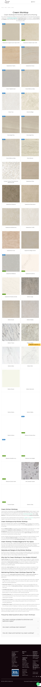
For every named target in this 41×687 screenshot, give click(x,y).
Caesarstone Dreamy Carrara (11, 296)
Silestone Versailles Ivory (11, 458)
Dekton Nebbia (30, 319)
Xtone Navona (30, 158)
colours (9, 7)
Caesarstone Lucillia (30, 227)
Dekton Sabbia (30, 342)
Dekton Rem (30, 366)
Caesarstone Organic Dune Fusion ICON (10, 42)
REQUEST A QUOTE (33, 344)
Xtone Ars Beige (30, 112)
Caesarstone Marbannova (10, 227)
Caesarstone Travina (11, 65)
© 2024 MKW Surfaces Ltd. (7, 681)
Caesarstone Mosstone (11, 204)
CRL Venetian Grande (30, 481)
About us (24, 651)
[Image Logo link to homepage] (7, 1)
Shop (6, 7)
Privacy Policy (37, 681)
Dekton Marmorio (30, 389)
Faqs (23, 653)
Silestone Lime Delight (30, 458)
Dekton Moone (11, 389)
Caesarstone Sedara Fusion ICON (30, 42)
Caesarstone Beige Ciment (30, 250)
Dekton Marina (11, 412)
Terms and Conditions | (29, 681)
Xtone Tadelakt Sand (10, 88)
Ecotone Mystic (11, 504)
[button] (38, 684)
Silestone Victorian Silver (30, 435)
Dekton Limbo (30, 504)
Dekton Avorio (11, 319)
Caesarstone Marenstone (30, 204)
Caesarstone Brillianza (11, 273)
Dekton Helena (11, 435)
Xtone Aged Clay (10, 135)
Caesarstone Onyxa (30, 65)
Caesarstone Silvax (30, 181)
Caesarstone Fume (11, 250)
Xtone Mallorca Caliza (30, 88)
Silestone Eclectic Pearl (11, 481)
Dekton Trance (11, 342)
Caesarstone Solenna (30, 273)
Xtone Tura (10, 112)
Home (2, 7)
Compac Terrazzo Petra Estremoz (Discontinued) (11, 182)
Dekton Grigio (30, 296)
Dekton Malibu (30, 412)
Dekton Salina (11, 366)
